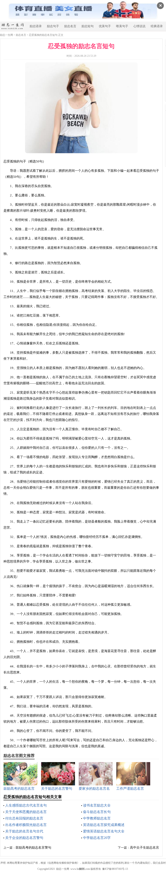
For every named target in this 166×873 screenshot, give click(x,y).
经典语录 (157, 26)
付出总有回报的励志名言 (24, 818)
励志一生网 (6, 34)
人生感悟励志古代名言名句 (26, 805)
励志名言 (70, 26)
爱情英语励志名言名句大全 (103, 831)
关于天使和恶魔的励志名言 (26, 812)
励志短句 (87, 26)
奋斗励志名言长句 (97, 812)
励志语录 (36, 26)
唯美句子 (122, 26)
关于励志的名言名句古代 (24, 831)
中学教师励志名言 (97, 818)
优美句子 (105, 26)
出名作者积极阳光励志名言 (26, 825)
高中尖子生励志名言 (144, 847)
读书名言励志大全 (97, 805)
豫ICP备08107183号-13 (115, 868)
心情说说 (139, 26)
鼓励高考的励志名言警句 (33, 847)
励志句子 (53, 26)
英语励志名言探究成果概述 (103, 825)
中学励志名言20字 (97, 838)
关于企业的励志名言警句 (24, 838)
